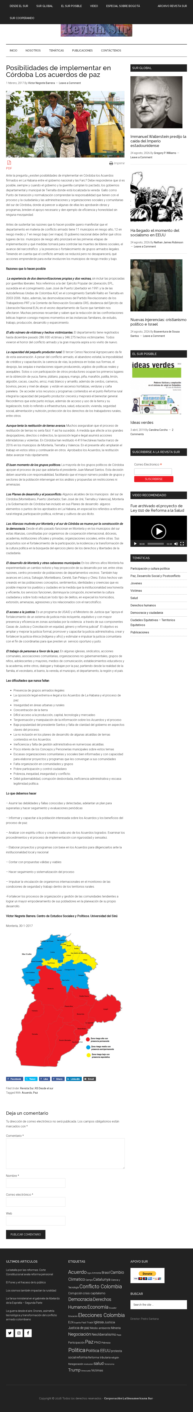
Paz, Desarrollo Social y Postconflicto (155, 576)
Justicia (109, 1322)
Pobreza (105, 1342)
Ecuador (112, 1308)
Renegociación (75, 1364)
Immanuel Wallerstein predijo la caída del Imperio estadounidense (158, 141)
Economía (98, 1307)
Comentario (15, 1136)
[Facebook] (28, 1333)
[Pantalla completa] (182, 544)
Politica (76, 1350)
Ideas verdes (141, 422)
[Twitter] (10, 1333)
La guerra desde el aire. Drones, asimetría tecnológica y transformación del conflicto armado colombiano (31, 1315)
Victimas (136, 590)
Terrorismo (109, 1364)
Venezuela (86, 1371)
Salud (134, 598)
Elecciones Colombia (101, 1315)
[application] (158, 532)
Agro (89, 1273)
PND (97, 1342)
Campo (89, 1280)
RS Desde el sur (44, 1088)
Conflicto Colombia (100, 1287)
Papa (119, 1335)
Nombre (12, 1176)
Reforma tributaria (99, 1357)
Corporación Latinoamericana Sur (96, 28)
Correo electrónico (19, 1194)
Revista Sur (27, 1088)
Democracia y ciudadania (146, 613)
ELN (70, 1322)
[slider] (156, 544)
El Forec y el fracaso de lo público (26, 1282)
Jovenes (136, 583)
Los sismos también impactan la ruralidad (31, 1290)
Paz (35, 1092)
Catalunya (101, 1279)
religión (115, 1357)
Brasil (106, 1272)
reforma (81, 1357)
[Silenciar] (176, 544)
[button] (158, 531)
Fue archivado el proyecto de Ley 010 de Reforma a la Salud (157, 508)
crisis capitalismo (94, 1293)
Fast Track (87, 1322)
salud (99, 1363)
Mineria (116, 1328)
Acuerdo (27, 1092)
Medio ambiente (100, 1328)
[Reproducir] (135, 544)
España (77, 1322)
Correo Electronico (148, 465)
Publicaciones (139, 632)
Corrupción (75, 1293)
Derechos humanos (143, 605)
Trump (74, 1370)
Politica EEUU (98, 1350)
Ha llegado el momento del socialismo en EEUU (154, 232)
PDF (9, 168)
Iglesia (99, 1322)
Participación (76, 1342)
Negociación (79, 1334)
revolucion (88, 1364)
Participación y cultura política (150, 568)
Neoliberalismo (104, 1334)
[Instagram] (19, 1333)
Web (9, 1213)
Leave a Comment (70, 83)
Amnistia (96, 1273)
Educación (73, 1316)
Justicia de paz (79, 1328)
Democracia (80, 1299)
